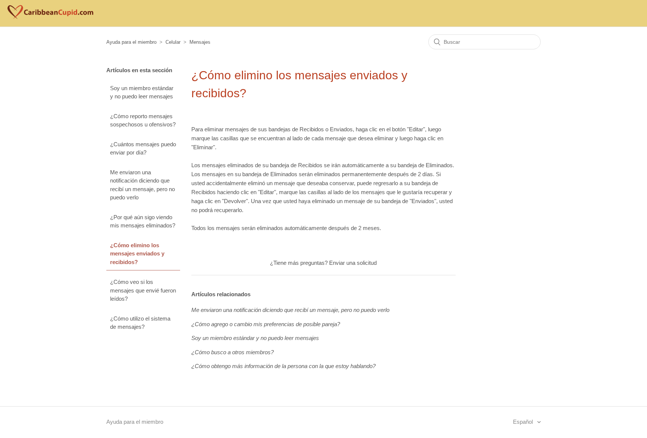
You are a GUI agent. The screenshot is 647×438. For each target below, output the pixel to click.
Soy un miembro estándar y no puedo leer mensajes (141, 92)
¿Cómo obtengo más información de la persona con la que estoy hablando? (283, 366)
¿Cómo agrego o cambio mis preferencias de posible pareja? (265, 324)
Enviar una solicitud (353, 263)
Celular (172, 42)
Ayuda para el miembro (131, 42)
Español (523, 422)
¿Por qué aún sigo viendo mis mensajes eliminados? (142, 221)
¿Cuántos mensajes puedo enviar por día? (143, 148)
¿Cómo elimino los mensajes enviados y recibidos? (137, 253)
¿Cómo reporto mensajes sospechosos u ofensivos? (143, 120)
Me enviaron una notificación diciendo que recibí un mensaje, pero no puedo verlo (142, 185)
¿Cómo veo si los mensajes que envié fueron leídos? (143, 290)
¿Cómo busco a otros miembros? (232, 352)
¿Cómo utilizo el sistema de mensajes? (140, 322)
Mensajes (199, 42)
